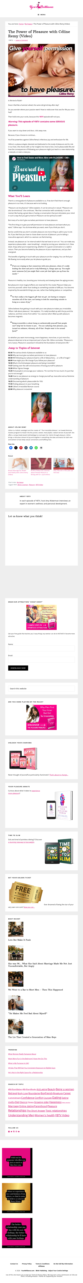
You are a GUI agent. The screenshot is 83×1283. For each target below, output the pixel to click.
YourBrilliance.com (27, 1271)
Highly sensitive (66, 1102)
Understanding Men (21, 1115)
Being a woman (23, 485)
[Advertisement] (41, 583)
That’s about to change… (58, 775)
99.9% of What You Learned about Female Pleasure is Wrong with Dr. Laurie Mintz (40, 472)
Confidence (27, 1097)
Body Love (23, 1093)
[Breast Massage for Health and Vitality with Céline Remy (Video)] (18, 464)
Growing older (41, 1102)
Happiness (55, 1102)
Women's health (45, 1115)
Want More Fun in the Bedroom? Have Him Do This (27, 1059)
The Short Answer (36, 1110)
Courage (47, 1097)
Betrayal (12, 1093)
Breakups (58, 1093)
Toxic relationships (56, 1110)
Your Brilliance (41, 6)
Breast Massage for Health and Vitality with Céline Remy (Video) (18, 472)
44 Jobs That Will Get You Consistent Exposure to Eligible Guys (31, 1068)
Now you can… (29, 907)
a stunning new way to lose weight (21, 842)
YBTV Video (39, 485)
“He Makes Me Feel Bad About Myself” (27, 1013)
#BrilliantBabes (15, 1089)
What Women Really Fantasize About (22, 1054)
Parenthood (40, 1106)
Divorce (23, 1102)
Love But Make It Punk (19, 940)
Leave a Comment (22, 40)
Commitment (14, 1098)
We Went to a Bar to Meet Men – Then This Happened (35, 989)
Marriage (13, 1106)
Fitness (31, 1102)
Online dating (26, 1106)
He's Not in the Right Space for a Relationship (25, 1072)
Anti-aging (42, 1089)
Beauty (51, 1089)
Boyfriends (47, 1093)
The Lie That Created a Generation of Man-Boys (32, 1037)
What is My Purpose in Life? (18, 1063)
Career (67, 1093)
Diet (17, 1102)
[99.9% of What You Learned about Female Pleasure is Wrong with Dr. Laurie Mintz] (41, 464)
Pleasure (32, 485)
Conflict (39, 1097)
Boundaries (34, 1093)
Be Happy (20, 482)
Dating (56, 1098)
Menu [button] (43, 15)
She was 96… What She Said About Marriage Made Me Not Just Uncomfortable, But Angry (40, 964)
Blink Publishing (41, 1271)
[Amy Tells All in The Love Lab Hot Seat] (63, 464)
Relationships (17, 1110)
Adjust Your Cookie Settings (58, 1271)
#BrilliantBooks (29, 1089)
